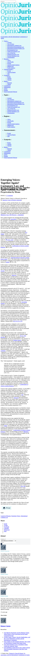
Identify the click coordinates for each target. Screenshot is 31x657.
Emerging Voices (15, 516)
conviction (13, 219)
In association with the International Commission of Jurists (15, 654)
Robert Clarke (4, 574)
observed (16, 397)
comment (3, 350)
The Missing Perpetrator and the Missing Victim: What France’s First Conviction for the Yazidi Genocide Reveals (16, 634)
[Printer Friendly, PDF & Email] (6, 509)
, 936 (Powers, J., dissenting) (12, 215)
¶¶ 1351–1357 (9, 240)
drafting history (17, 340)
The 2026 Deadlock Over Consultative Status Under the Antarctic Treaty (16, 645)
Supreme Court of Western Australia (12, 200)
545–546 (23, 486)
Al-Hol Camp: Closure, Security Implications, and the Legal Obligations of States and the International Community (17, 638)
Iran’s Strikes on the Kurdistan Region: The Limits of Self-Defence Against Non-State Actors (17, 642)
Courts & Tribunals (6, 516)
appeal (7, 262)
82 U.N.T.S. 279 (17, 321)
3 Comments (9, 195)
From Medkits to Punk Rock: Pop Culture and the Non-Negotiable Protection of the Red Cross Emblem (17, 649)
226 (22, 394)
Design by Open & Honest (16, 653)
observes (14, 275)
